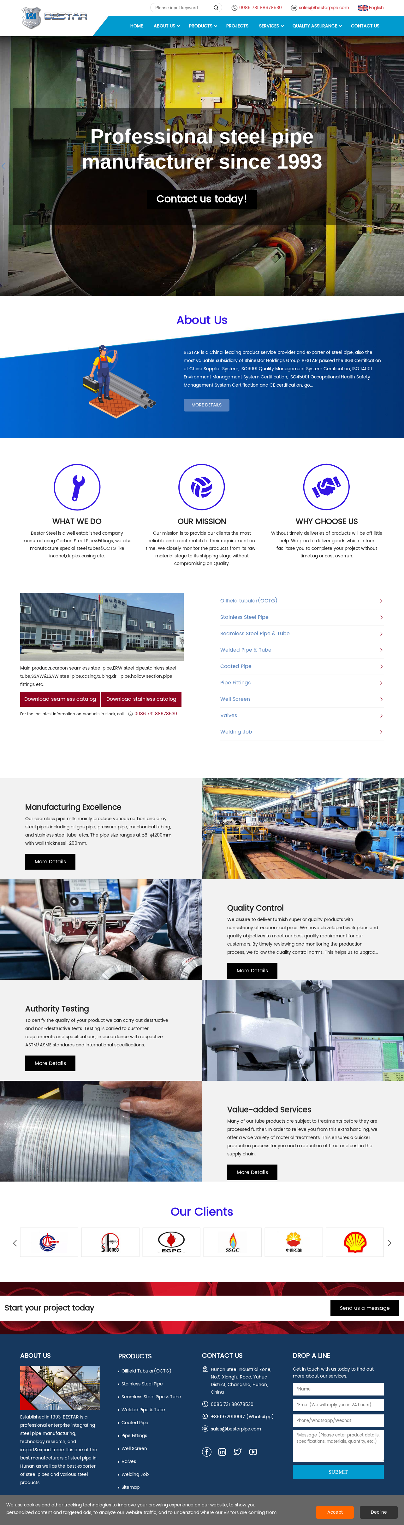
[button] (389, 1243)
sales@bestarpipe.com (324, 7)
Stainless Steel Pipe (244, 617)
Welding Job (236, 732)
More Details (207, 405)
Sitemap (131, 1487)
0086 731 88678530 (260, 7)
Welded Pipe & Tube (245, 650)
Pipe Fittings (235, 683)
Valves (228, 715)
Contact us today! (202, 199)
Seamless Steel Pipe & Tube (255, 634)
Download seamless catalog (60, 699)
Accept (335, 1512)
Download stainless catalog (141, 699)
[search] (216, 7)
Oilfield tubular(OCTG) (249, 601)
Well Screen (235, 699)
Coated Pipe (236, 666)
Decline (379, 1512)
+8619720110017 (228, 1416)
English (376, 7)
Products (135, 1356)
